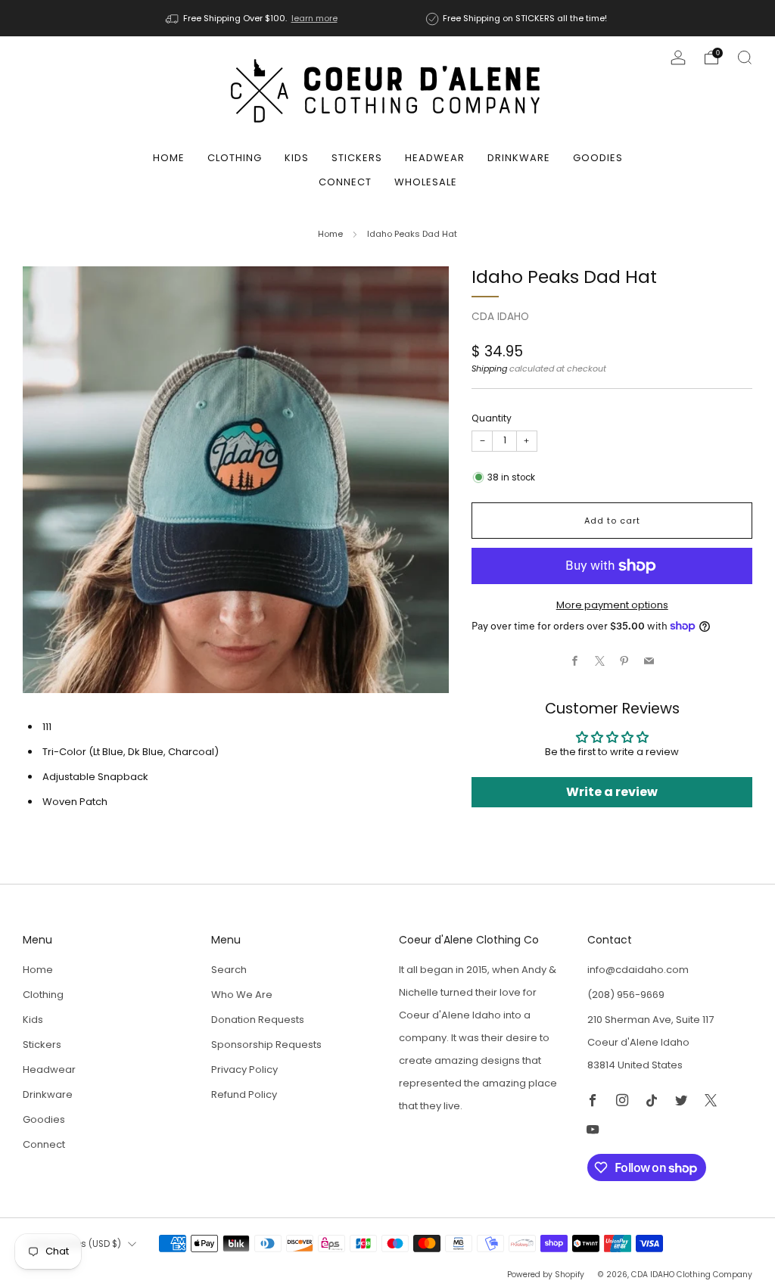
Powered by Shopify (545, 1274)
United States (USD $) (74, 1244)
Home (169, 158)
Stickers (356, 158)
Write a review (612, 792)
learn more (314, 18)
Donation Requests (257, 1019)
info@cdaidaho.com (638, 969)
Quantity (492, 418)
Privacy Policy (244, 1069)
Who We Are (241, 994)
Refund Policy (244, 1094)
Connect (345, 182)
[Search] (744, 57)
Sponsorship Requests (266, 1044)
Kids (297, 158)
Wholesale (425, 182)
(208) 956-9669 (626, 994)
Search (229, 969)
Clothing (234, 158)
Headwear (435, 158)
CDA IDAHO (500, 316)
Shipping (489, 368)
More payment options (612, 605)
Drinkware (518, 158)
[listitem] (253, 18)
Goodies (598, 158)
